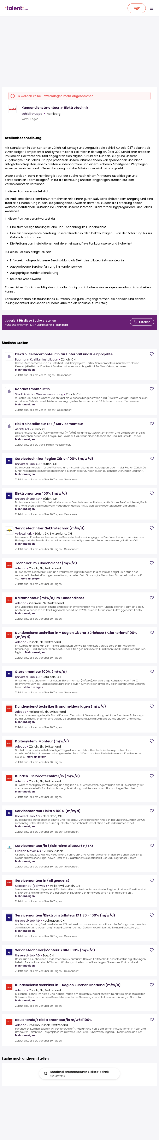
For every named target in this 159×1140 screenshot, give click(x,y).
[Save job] (152, 354)
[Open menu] (151, 8)
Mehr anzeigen (25, 369)
